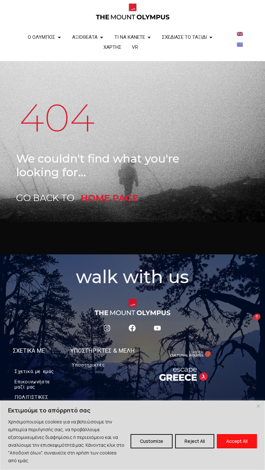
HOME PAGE (109, 197)
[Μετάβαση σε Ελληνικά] (240, 44)
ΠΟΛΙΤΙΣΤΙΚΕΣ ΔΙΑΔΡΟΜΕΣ (31, 400)
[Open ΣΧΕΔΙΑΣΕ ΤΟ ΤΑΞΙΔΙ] (210, 37)
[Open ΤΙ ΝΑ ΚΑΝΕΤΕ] (149, 37)
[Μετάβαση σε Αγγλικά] (240, 33)
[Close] (258, 406)
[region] (132, 435)
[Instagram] (107, 328)
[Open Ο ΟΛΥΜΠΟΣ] (59, 37)
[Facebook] (132, 328)
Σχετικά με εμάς (34, 371)
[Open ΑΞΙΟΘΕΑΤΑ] (101, 37)
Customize (151, 441)
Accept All (237, 441)
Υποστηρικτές (88, 365)
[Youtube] (157, 328)
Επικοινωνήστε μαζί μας (32, 384)
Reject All (195, 441)
